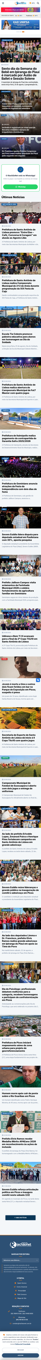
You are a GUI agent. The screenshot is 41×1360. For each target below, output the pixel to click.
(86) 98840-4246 (16, 1313)
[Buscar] (38, 3)
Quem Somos (21, 1283)
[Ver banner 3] (20, 31)
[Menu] (3, 3)
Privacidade (22, 1291)
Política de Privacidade (22, 1344)
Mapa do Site (22, 1298)
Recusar (20, 1350)
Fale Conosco (22, 1294)
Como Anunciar (22, 1287)
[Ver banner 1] (17, 31)
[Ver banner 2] (18, 31)
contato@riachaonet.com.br (22, 1323)
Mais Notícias (21, 1218)
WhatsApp (22, 187)
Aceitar (20, 1355)
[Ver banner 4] (23, 31)
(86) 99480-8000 (27, 1313)
